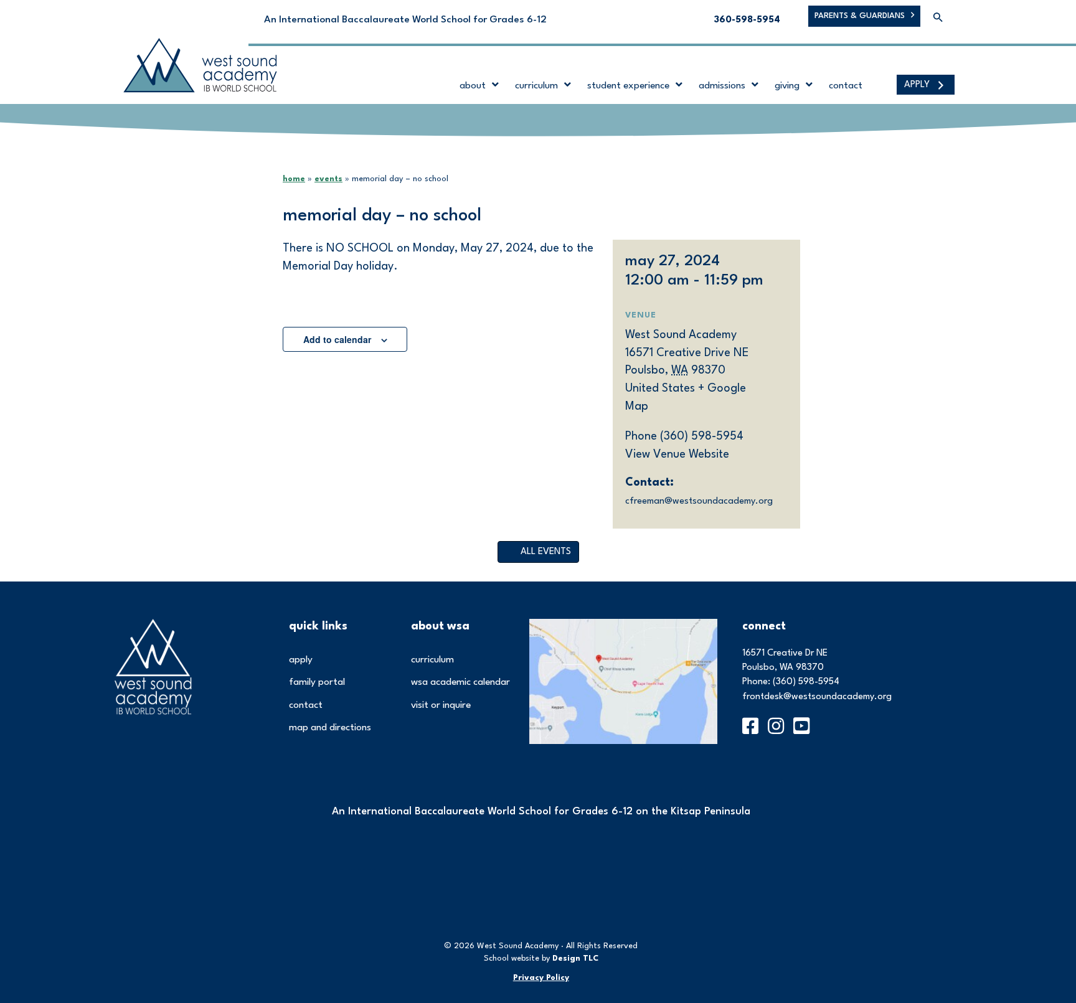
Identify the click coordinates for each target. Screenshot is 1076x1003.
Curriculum (432, 660)
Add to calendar (337, 339)
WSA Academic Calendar (460, 682)
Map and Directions (330, 728)
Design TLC (575, 958)
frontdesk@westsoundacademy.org (817, 697)
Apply (301, 660)
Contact (306, 705)
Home (294, 179)
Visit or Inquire (441, 705)
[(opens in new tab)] (623, 680)
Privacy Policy (541, 978)
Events (328, 179)
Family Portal (317, 682)
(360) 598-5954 (806, 682)
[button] (938, 18)
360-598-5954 (747, 20)
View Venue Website (677, 454)
